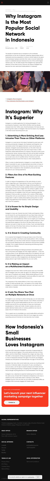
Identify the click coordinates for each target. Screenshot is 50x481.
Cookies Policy (6, 466)
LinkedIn (4, 445)
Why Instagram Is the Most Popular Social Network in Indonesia (20, 11)
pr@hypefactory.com (32, 445)
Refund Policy (5, 469)
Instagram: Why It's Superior (14, 99)
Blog (14, 9)
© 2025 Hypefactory (7, 478)
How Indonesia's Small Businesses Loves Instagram (20, 101)
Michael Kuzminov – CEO (11, 48)
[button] (12, 403)
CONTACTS (30, 442)
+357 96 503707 (31, 447)
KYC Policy (4, 464)
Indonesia (10, 423)
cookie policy (31, 477)
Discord (4, 447)
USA (29, 423)
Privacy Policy (5, 461)
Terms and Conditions (33, 461)
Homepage (8, 9)
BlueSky (4, 452)
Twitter (3, 450)
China (13, 425)
